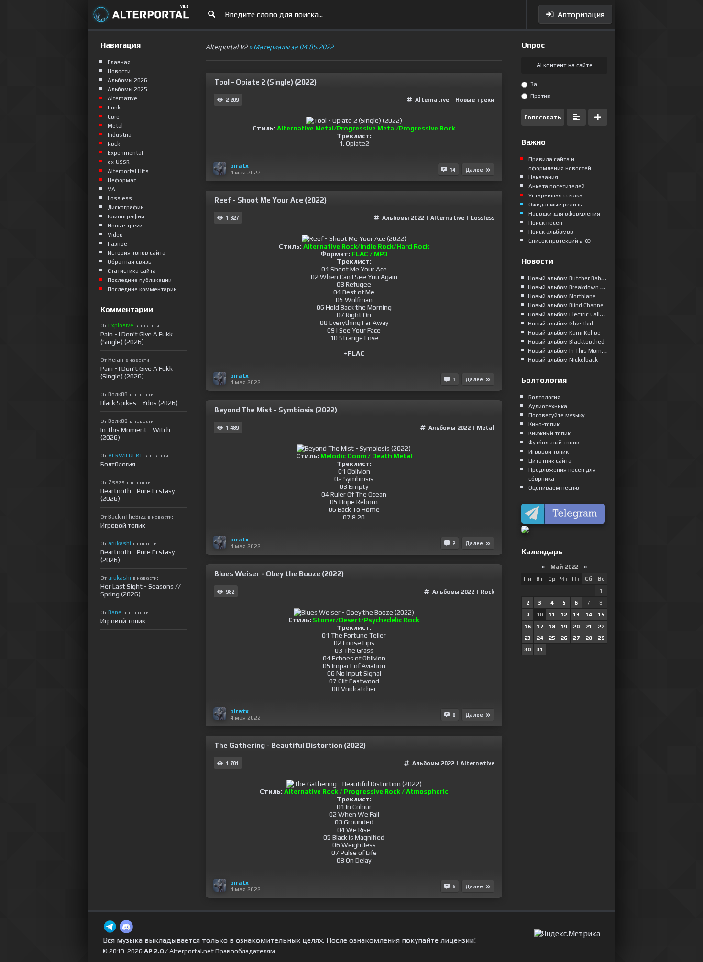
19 (563, 626)
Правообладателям (245, 951)
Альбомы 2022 (403, 218)
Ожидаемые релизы (555, 204)
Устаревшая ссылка (555, 195)
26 (563, 638)
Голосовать (542, 117)
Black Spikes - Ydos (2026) (139, 403)
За (533, 84)
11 (552, 614)
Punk (114, 107)
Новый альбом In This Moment (569, 350)
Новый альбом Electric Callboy (568, 314)
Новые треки (474, 100)
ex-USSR (119, 162)
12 (563, 614)
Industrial (120, 134)
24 (540, 638)
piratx (239, 165)
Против (539, 96)
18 (552, 626)
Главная (119, 62)
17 (540, 626)
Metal (485, 427)
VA (111, 189)
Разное (117, 243)
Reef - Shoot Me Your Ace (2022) (270, 200)
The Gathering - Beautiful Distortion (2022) (290, 745)
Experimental (125, 153)
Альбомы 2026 (127, 80)
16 (527, 626)
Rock (487, 591)
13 (576, 614)
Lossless (482, 218)
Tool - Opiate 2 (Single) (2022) (265, 82)
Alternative (432, 100)
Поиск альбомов (550, 231)
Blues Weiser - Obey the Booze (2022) (279, 574)
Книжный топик (549, 433)
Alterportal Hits (128, 171)
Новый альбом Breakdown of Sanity (576, 287)
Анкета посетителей (556, 186)
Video (115, 234)
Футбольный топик (553, 442)
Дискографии (126, 207)
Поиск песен (545, 222)
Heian (115, 360)
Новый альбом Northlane (562, 296)
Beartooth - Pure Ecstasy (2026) (137, 494)
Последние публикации (140, 280)
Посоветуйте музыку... (558, 415)
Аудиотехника (547, 406)
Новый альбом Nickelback (563, 360)
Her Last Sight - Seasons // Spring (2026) (140, 590)
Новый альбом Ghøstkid (560, 323)
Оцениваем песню (553, 488)
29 (601, 638)
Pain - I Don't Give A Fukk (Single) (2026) (136, 338)
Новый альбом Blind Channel (566, 305)
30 (527, 649)
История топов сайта (136, 252)
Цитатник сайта (549, 460)
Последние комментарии (142, 289)
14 (588, 614)
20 (576, 626)
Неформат (122, 180)
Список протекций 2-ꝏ (559, 241)
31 (540, 649)
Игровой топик (122, 525)
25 (552, 638)
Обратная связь (129, 262)
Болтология (544, 397)
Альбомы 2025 (127, 89)
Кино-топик (544, 424)
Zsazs (116, 482)
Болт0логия (117, 464)
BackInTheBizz (127, 516)
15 (601, 614)
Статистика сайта (132, 271)
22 (601, 626)
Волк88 (118, 394)
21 (588, 626)
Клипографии (126, 216)
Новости (119, 71)
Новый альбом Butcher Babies (568, 278)
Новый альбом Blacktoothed (566, 341)
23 (527, 638)
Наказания (543, 177)
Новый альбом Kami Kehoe (564, 332)
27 (576, 638)
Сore (114, 116)
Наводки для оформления (564, 213)
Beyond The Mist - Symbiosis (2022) (275, 410)
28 (588, 638)
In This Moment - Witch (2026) (135, 433)
